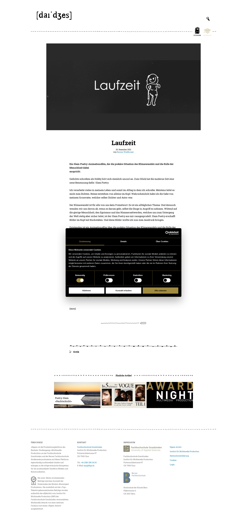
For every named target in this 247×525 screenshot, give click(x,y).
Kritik (76, 351)
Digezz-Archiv (176, 447)
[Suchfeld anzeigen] (208, 19)
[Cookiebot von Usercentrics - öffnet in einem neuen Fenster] (167, 233)
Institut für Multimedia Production (184, 451)
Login (172, 464)
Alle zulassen (160, 290)
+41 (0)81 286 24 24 (88, 462)
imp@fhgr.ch (89, 465)
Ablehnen (86, 290)
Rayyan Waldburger (125, 152)
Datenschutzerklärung (179, 456)
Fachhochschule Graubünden (89, 447)
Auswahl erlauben (123, 290)
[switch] (109, 280)
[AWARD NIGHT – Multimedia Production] (170, 395)
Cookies (173, 460)
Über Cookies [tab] (162, 241)
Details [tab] (123, 241)
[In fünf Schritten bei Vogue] (123, 395)
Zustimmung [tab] (85, 241)
